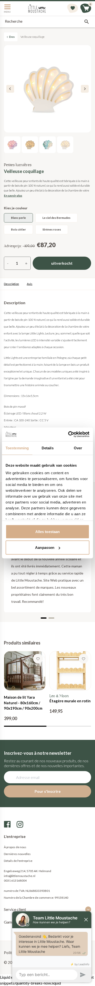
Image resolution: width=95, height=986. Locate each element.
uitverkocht (62, 263)
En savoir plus (13, 195)
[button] (85, 89)
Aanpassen (44, 547)
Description (11, 284)
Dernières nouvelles (17, 854)
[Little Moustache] (37, 8)
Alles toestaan (47, 531)
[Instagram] (20, 824)
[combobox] (47, 21)
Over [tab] (78, 448)
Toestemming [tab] (17, 448)
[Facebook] (7, 824)
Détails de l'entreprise (18, 861)
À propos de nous (15, 847)
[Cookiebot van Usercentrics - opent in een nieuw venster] (68, 434)
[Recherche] (86, 21)
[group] (25, 686)
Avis (29, 284)
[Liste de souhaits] (72, 8)
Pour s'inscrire (48, 791)
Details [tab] (48, 448)
